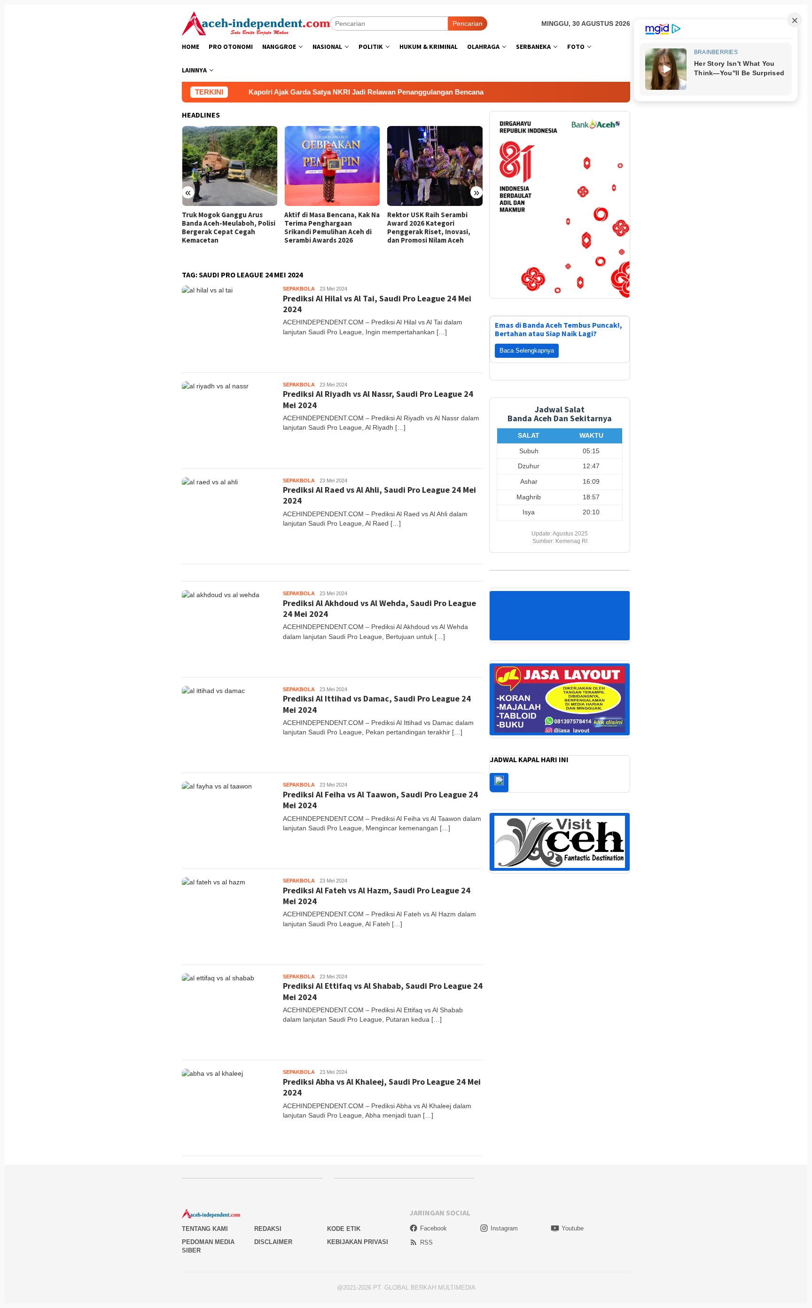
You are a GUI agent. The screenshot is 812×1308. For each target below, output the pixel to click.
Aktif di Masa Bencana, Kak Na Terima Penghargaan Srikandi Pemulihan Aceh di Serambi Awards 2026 (332, 227)
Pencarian (468, 23)
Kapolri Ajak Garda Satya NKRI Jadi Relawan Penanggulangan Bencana (281, 92)
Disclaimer (273, 1241)
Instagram (504, 1228)
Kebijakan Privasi (357, 1241)
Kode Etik (343, 1228)
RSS (426, 1242)
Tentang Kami (205, 1228)
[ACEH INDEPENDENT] (256, 22)
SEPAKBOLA (299, 289)
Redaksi (267, 1228)
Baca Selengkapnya (527, 350)
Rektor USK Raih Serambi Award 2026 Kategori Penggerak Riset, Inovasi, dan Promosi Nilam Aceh (428, 227)
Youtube (573, 1228)
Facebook (433, 1228)
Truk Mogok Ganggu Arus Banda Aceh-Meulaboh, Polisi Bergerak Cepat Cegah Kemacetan (228, 227)
